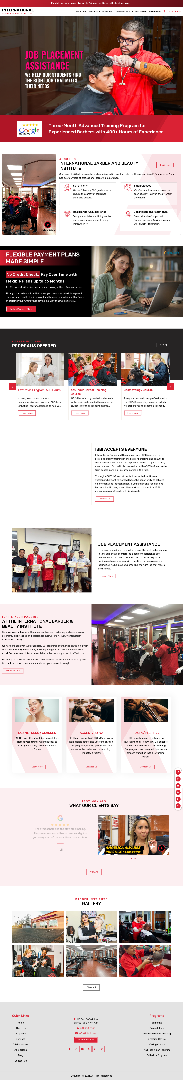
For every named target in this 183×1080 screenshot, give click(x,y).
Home (21, 1022)
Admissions (141, 11)
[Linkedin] (178, 799)
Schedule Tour (13, 670)
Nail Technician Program (157, 1050)
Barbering (157, 1022)
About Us (81, 11)
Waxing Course (157, 1044)
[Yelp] (178, 792)
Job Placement (123, 11)
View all (163, 345)
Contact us (105, 498)
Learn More (25, 413)
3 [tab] (96, 112)
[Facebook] (178, 772)
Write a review (86, 1039)
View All (94, 872)
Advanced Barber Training (157, 1033)
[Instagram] (178, 779)
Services (107, 11)
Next (170, 386)
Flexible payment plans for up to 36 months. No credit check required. (91, 3)
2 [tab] (92, 112)
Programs (93, 11)
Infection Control (157, 1039)
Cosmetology (157, 1028)
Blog (20, 1055)
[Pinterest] (178, 806)
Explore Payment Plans (20, 309)
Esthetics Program (157, 1055)
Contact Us (155, 11)
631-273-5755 (174, 11)
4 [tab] (100, 112)
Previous (12, 386)
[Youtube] (178, 785)
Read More (165, 165)
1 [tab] (85, 112)
